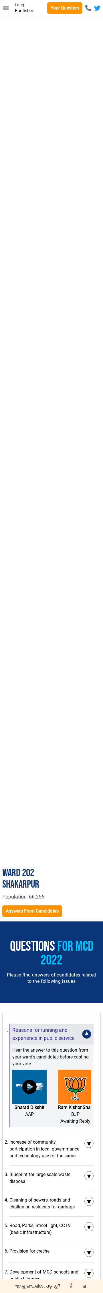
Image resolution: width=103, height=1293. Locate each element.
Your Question (65, 8)
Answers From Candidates (32, 911)
